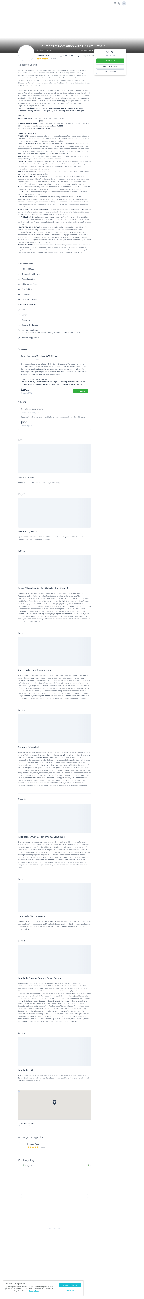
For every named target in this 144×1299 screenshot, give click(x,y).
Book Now (110, 61)
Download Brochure (110, 66)
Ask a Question (110, 72)
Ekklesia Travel (33, 1144)
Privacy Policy (34, 1291)
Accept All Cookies (70, 1285)
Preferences (70, 1290)
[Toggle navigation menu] (124, 3)
